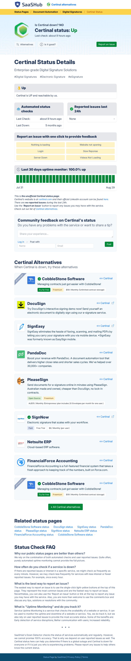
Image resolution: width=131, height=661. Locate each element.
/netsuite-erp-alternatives (32, 438)
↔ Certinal (106, 278)
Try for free (44, 290)
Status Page (48, 657)
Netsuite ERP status (85, 530)
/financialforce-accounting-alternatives (40, 457)
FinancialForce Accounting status (34, 534)
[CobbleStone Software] (31, 280)
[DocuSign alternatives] (21, 305)
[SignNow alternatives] (21, 418)
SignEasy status (86, 526)
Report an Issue (106, 44)
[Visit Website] (113, 303)
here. (106, 199)
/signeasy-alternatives (30, 322)
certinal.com (45, 199)
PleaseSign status (36, 530)
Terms (85, 657)
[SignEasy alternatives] (21, 328)
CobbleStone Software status (31, 526)
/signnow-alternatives (30, 413)
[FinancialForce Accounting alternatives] (21, 462)
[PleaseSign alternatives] (21, 381)
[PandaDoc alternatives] (21, 354)
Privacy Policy (74, 657)
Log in (21, 241)
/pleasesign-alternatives (31, 375)
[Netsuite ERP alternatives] (21, 443)
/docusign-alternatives (30, 299)
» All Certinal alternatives (65, 507)
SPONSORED (19, 278)
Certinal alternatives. (47, 208)
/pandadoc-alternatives (31, 349)
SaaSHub (61, 657)
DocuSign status (63, 526)
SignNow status (60, 530)
